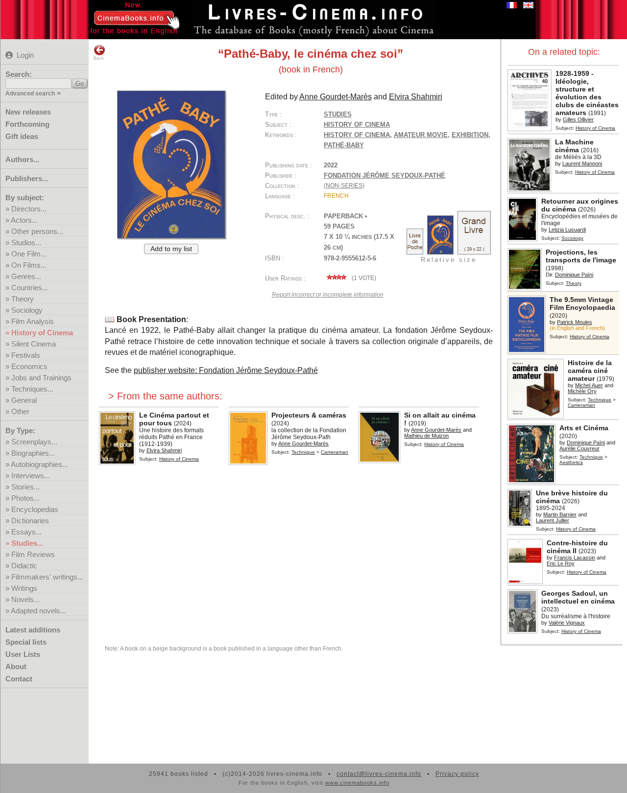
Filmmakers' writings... (47, 577)
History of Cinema (42, 332)
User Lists (22, 654)
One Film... (29, 254)
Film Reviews (33, 554)
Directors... (29, 209)
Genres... (26, 276)
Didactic (24, 565)
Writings (24, 588)
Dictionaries (30, 520)
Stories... (25, 487)
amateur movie (421, 135)
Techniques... (32, 389)
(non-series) (344, 185)
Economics (29, 366)
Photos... (25, 498)
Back (99, 58)
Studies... (27, 543)
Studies (338, 114)
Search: (18, 74)
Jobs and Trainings (41, 377)
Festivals (25, 355)
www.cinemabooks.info (357, 783)
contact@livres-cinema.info (379, 773)
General (24, 400)
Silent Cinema (33, 344)
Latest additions (32, 630)
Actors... (24, 220)
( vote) (363, 278)
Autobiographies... (39, 464)
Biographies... (33, 453)
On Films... (29, 265)
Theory (22, 299)
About (15, 666)
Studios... (26, 242)
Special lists (26, 642)
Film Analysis (32, 321)
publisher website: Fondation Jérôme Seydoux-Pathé (226, 370)
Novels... (25, 599)
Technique (599, 399)
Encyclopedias (34, 509)
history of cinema (357, 135)
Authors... (22, 159)
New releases (28, 112)
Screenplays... (34, 442)
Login (25, 55)
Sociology (27, 310)
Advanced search (30, 93)
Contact (18, 679)
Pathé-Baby (344, 145)
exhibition (470, 135)
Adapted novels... (38, 610)
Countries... (29, 287)
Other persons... (37, 231)
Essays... (26, 532)
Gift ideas (21, 136)
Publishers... (26, 178)
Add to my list (171, 249)
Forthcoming (27, 124)
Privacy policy (457, 773)
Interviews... (30, 475)
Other (20, 411)
